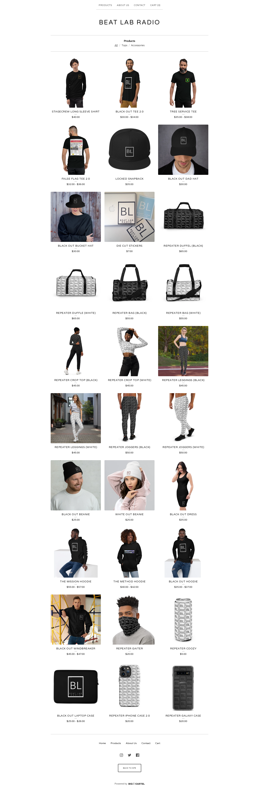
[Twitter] (129, 755)
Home (102, 743)
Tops (124, 45)
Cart (157, 743)
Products (105, 5)
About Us (123, 5)
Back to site (129, 768)
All (116, 45)
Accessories (137, 45)
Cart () (155, 5)
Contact (139, 5)
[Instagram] (121, 755)
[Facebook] (138, 755)
